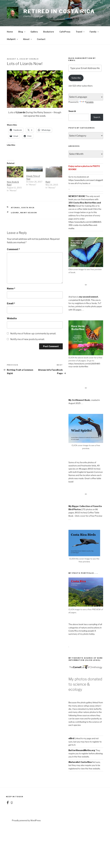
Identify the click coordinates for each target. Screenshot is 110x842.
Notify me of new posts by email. (27, 339)
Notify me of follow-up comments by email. (33, 333)
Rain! (48, 182)
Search (72, 111)
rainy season (28, 213)
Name (11, 288)
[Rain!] (54, 171)
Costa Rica (28, 208)
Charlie (34, 59)
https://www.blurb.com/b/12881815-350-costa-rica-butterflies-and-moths (85, 225)
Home (10, 31)
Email (11, 303)
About (26, 39)
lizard (15, 213)
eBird (71, 738)
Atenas (15, 208)
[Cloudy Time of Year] (34, 169)
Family (93, 31)
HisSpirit (11, 39)
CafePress (64, 31)
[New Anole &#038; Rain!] (15, 171)
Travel (79, 31)
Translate (89, 102)
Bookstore (48, 31)
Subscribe (76, 78)
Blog (20, 31)
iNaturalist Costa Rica (80, 762)
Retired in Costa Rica (59, 11)
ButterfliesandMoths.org (81, 750)
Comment (13, 249)
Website (12, 318)
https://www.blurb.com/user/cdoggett (85, 180)
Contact (41, 39)
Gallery (34, 31)
